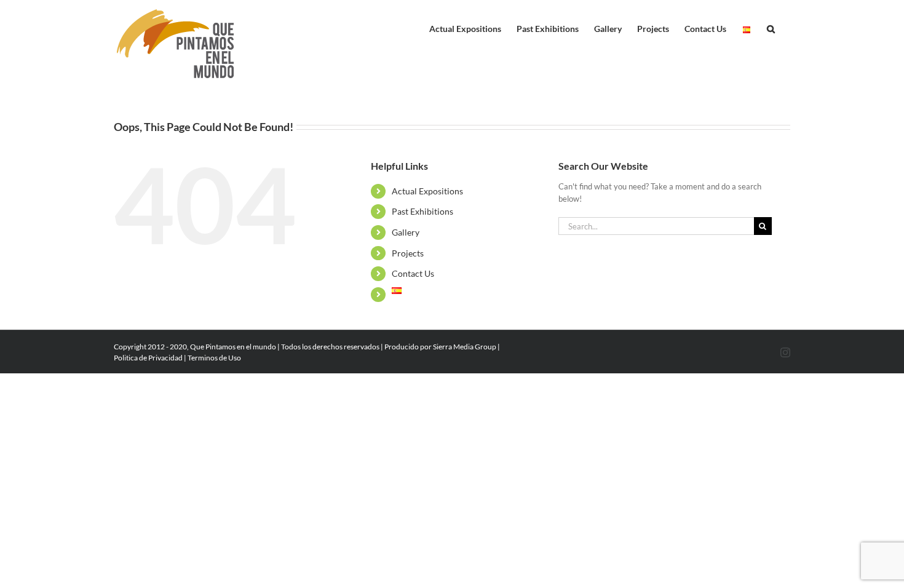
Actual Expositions (427, 191)
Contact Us (413, 273)
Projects (408, 253)
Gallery (405, 232)
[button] (771, 26)
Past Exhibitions (422, 211)
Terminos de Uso (214, 357)
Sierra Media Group (464, 346)
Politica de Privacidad (148, 357)
